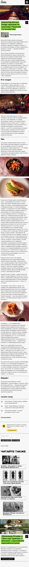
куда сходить (6, 440)
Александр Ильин (15, 34)
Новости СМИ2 (4, 446)
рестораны (15, 440)
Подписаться (12, 430)
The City (4, 2)
